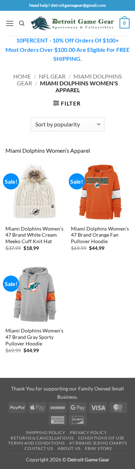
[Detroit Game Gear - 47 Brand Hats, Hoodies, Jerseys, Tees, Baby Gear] (72, 23)
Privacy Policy (88, 432)
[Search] (21, 23)
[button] (9, 23)
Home (22, 76)
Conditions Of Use (101, 438)
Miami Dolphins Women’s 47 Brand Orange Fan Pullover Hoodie (100, 235)
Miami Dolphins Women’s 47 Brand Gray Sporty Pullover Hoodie (34, 337)
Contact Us (38, 448)
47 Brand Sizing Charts (98, 443)
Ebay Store (98, 448)
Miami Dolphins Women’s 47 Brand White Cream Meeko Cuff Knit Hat (34, 235)
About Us (69, 448)
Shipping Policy (45, 432)
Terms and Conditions (36, 443)
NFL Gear (52, 76)
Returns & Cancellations (41, 438)
